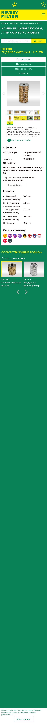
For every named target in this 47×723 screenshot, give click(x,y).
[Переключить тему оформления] (43, 4)
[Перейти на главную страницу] (9, 14)
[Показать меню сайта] (43, 14)
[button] (4, 93)
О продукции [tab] (23, 59)
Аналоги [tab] (23, 73)
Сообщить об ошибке (21, 140)
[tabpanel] (23, 161)
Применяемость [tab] (23, 69)
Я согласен (23, 719)
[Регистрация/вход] (14, 4)
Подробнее (15, 185)
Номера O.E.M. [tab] (23, 64)
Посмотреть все (13, 258)
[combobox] (16, 41)
